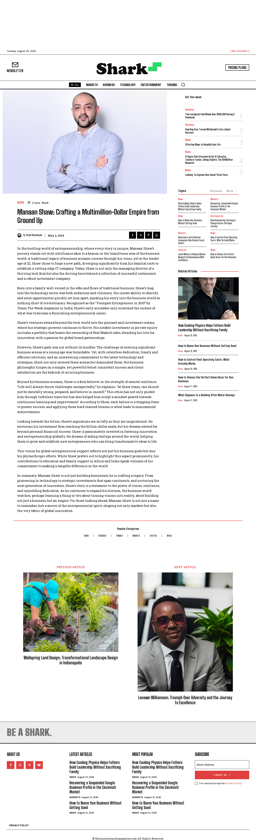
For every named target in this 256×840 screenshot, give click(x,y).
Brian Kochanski (34, 235)
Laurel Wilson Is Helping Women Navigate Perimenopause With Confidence (191, 257)
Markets (214, 199)
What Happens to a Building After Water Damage (206, 395)
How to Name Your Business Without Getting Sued (190, 222)
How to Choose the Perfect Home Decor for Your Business (223, 256)
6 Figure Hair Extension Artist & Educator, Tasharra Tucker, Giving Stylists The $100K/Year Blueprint (209, 159)
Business (189, 109)
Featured (182, 250)
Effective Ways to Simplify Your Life (203, 144)
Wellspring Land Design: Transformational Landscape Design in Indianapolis (71, 660)
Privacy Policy (233, 783)
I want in (220, 775)
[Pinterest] (148, 235)
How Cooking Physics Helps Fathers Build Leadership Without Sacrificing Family (189, 206)
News (20, 202)
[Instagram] (20, 765)
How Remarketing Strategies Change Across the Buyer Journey (223, 223)
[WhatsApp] (156, 235)
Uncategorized (217, 216)
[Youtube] (39, 765)
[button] (183, 84)
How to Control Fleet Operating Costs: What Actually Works (224, 239)
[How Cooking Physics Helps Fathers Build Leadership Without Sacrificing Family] (208, 298)
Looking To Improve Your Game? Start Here (206, 174)
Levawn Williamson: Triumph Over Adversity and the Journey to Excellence (185, 700)
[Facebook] (132, 235)
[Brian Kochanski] (20, 235)
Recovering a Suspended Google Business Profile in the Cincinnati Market (224, 206)
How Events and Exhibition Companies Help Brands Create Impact (191, 240)
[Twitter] (140, 235)
